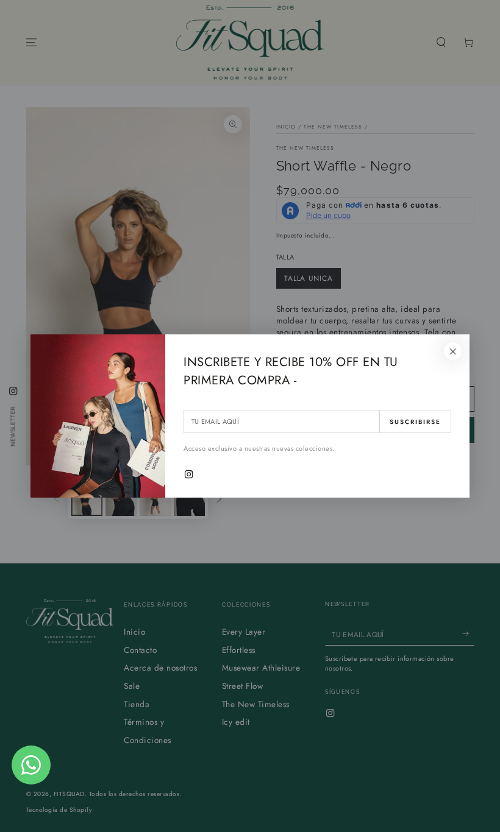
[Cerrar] (452, 351)
